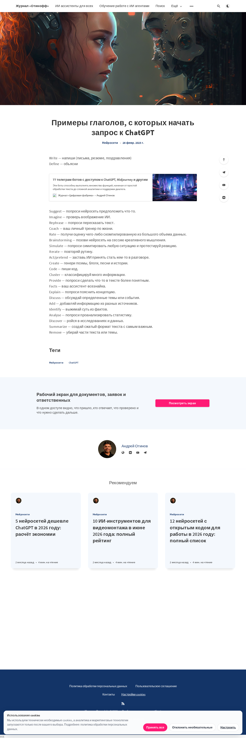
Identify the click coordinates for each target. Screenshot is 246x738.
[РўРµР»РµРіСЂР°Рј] (223, 172)
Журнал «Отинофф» (32, 6)
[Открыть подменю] (191, 6)
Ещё (174, 6)
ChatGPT (74, 362)
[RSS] (123, 703)
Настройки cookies (133, 694)
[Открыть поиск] (219, 6)
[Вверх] (223, 159)
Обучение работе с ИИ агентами (124, 6)
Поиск (160, 6)
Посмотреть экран (182, 403)
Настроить (228, 727)
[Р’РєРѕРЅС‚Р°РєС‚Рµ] (223, 197)
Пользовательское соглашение (156, 686)
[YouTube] (223, 184)
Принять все (155, 727)
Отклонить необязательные (192, 727)
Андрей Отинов (135, 446)
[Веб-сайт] (123, 453)
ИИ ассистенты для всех (74, 6)
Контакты (108, 694)
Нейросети (110, 142)
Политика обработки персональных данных (98, 686)
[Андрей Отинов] (107, 449)
